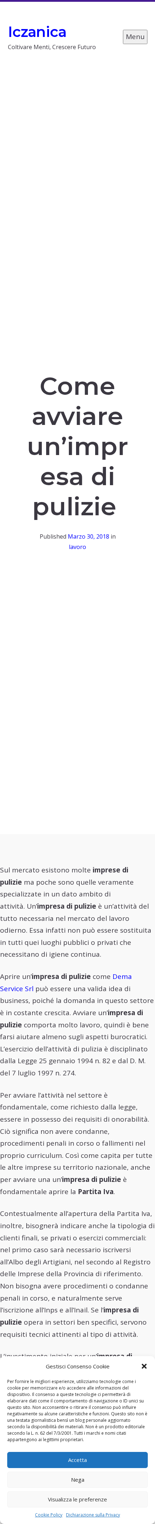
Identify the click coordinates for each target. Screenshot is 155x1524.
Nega (77, 1479)
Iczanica (37, 32)
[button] (144, 1366)
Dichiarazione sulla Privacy (93, 1515)
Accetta (77, 1459)
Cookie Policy (48, 1515)
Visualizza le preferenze (77, 1499)
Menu (135, 36)
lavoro (77, 547)
